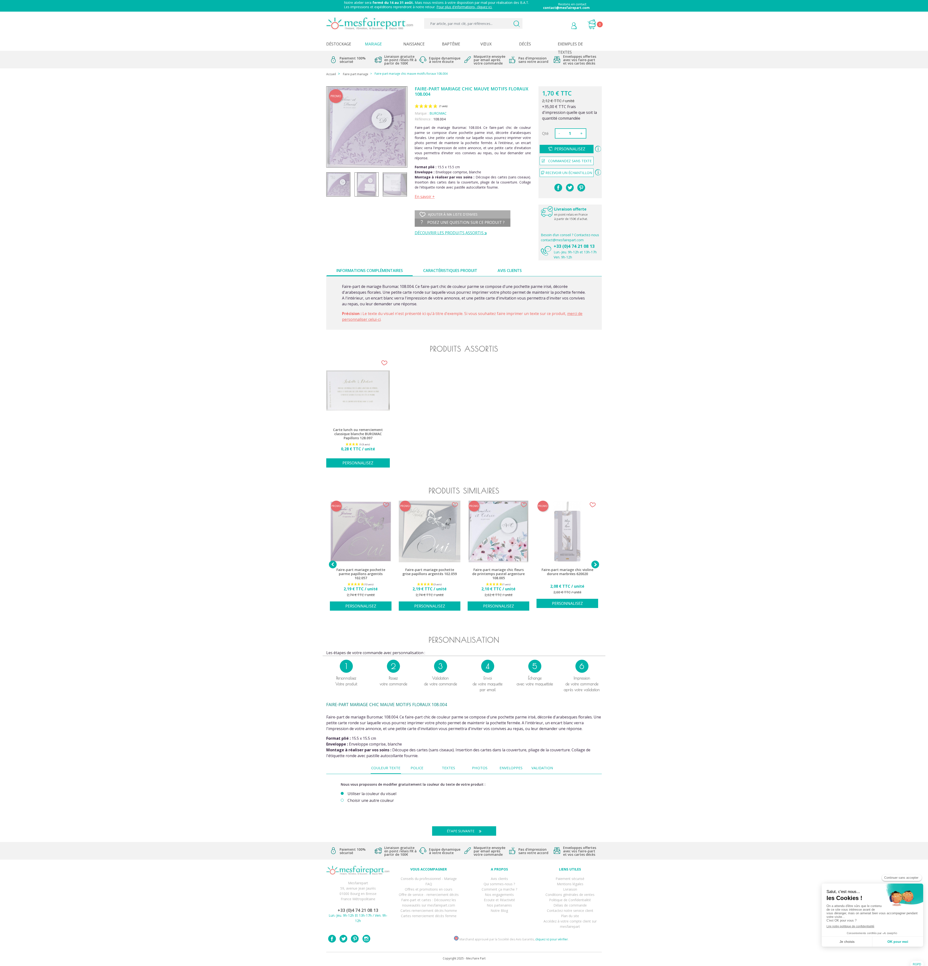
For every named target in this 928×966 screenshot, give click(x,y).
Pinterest (581, 187)
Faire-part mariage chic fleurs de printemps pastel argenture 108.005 (498, 574)
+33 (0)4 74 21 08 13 (574, 246)
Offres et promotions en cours (428, 889)
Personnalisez (569, 149)
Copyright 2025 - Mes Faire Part (464, 958)
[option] (358, 416)
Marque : (421, 113)
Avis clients (499, 878)
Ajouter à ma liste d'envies (453, 214)
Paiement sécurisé (570, 878)
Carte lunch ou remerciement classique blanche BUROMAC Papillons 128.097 (358, 434)
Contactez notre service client (570, 910)
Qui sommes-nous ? (499, 884)
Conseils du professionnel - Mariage (429, 878)
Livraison (570, 889)
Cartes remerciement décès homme (428, 910)
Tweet (570, 187)
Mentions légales (570, 884)
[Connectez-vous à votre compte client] (563, 26)
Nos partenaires (499, 905)
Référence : (423, 119)
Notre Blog (499, 910)
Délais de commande (570, 905)
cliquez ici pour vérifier (551, 939)
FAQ (428, 884)
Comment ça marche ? (499, 889)
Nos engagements (499, 894)
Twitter (343, 939)
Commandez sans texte (570, 161)
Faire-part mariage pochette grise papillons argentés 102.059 (429, 572)
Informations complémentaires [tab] (369, 270)
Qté (545, 133)
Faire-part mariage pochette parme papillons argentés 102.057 (360, 574)
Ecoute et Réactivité (499, 900)
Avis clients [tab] (510, 270)
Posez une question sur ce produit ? (465, 222)
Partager (558, 187)
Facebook (332, 939)
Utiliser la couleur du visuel (372, 794)
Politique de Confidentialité (570, 900)
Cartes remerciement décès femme (429, 916)
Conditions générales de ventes (569, 894)
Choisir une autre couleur (371, 800)
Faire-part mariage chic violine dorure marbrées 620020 (567, 572)
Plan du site (570, 916)
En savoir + (425, 196)
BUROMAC (438, 113)
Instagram (366, 939)
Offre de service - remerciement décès (429, 894)
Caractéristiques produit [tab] (450, 270)
